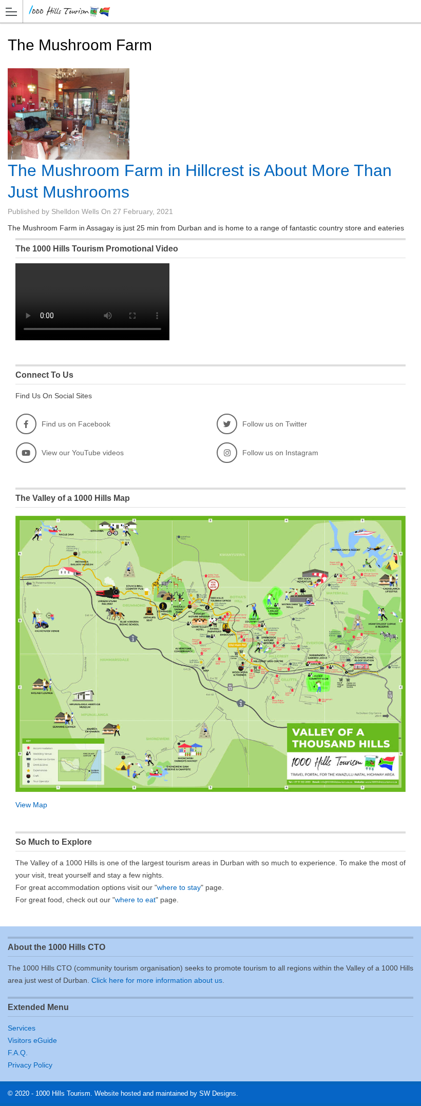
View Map (31, 805)
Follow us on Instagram (280, 453)
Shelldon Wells (75, 211)
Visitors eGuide (32, 1040)
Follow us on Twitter (274, 424)
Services (21, 1028)
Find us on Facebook (76, 424)
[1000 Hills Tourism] (200, 11)
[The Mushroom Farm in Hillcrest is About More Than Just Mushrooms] (68, 114)
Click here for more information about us (156, 980)
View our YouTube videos (83, 453)
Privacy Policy (30, 1065)
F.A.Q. (18, 1053)
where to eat (135, 900)
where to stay (179, 887)
